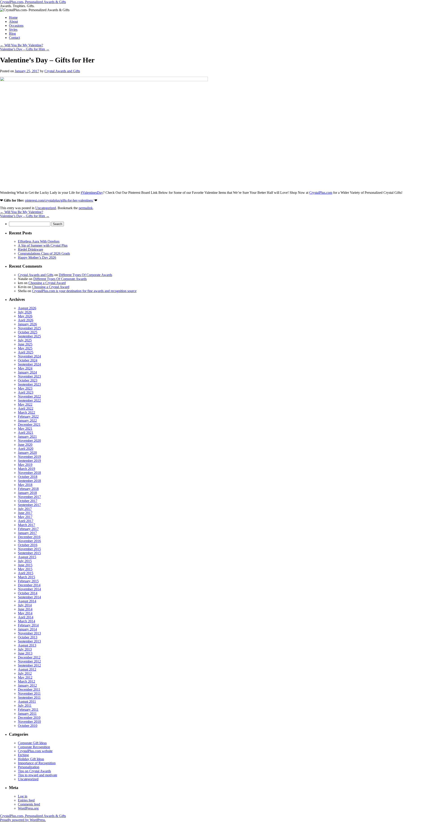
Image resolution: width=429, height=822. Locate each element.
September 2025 (29, 336)
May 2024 (25, 368)
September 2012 (29, 665)
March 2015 (26, 577)
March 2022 (26, 412)
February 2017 (28, 529)
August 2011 (27, 701)
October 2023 (27, 380)
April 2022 (25, 408)
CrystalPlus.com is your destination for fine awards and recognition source (84, 291)
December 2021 (29, 424)
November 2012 (29, 661)
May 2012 (25, 677)
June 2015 (25, 565)
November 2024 (29, 356)
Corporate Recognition (34, 747)
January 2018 (27, 493)
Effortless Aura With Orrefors (38, 241)
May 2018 (25, 485)
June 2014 (25, 609)
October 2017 (27, 501)
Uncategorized (45, 208)
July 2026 (25, 312)
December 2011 (29, 689)
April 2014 (25, 617)
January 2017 (27, 533)
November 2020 (29, 440)
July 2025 (25, 340)
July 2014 (25, 605)
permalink (86, 208)
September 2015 (29, 553)
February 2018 (28, 489)
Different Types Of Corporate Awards (85, 275)
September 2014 (29, 597)
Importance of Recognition (37, 763)
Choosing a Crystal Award (47, 283)
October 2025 (27, 332)
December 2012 (29, 657)
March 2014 (26, 621)
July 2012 (25, 673)
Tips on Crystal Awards (34, 771)
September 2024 (29, 364)
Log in (22, 796)
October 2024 (27, 360)
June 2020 (25, 444)
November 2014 (29, 589)
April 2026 (25, 320)
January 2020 (27, 452)
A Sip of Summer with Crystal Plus (42, 245)
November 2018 (29, 473)
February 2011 (28, 709)
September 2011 (29, 697)
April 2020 (25, 448)
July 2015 (25, 561)
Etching (23, 755)
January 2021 (27, 436)
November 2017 (29, 497)
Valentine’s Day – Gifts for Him (24, 49)
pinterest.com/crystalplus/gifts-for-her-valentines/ (59, 200)
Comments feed (29, 804)
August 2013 (27, 645)
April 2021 (25, 432)
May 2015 (25, 569)
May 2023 (25, 388)
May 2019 (25, 465)
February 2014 (28, 625)
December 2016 (29, 537)
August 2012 (27, 669)
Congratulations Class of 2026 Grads (44, 253)
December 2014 (29, 585)
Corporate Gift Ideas (32, 743)
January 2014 (27, 629)
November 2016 (29, 541)
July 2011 (25, 705)
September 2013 (29, 641)
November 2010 (29, 721)
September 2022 (29, 400)
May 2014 (25, 613)
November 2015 (29, 549)
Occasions (16, 25)
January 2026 (27, 324)
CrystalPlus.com (320, 192)
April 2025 (25, 352)
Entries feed (26, 800)
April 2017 (25, 521)
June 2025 (25, 344)
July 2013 (25, 649)
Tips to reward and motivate (37, 775)
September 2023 (29, 384)
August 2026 (27, 308)
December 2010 (29, 717)
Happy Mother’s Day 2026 (37, 257)
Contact (14, 37)
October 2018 (27, 477)
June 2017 (25, 513)
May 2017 (25, 517)
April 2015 (25, 573)
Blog (12, 33)
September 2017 (29, 505)
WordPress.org (28, 808)
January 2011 (27, 713)
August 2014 (27, 601)
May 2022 (25, 404)
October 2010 (27, 725)
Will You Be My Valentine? (21, 45)
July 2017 (25, 509)
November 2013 (29, 633)
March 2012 (26, 681)
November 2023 (29, 376)
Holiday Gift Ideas (31, 759)
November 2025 (29, 328)
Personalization (28, 767)
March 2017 (26, 525)
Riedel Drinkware (30, 249)
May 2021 (25, 428)
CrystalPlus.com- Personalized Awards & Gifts (33, 2)
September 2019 (29, 461)
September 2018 (29, 481)
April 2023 (25, 392)
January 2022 (27, 420)
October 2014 (27, 593)
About (13, 21)
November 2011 (29, 693)
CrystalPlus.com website (35, 751)
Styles (13, 29)
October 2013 (27, 637)
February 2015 (28, 581)
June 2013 (25, 653)
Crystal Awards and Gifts (62, 71)
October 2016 (27, 545)
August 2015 (27, 557)
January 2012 (27, 685)
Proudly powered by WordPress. (23, 820)
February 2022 (28, 416)
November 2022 (29, 396)
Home (13, 17)
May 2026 (25, 316)
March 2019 (26, 469)
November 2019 (29, 457)
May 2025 (25, 348)
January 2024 (27, 372)
